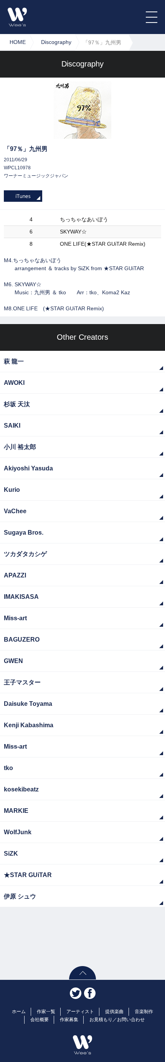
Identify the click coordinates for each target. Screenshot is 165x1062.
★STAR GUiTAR (28, 875)
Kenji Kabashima (28, 725)
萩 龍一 (14, 361)
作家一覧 (46, 1011)
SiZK (11, 853)
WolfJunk (17, 832)
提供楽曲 (114, 1011)
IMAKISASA (21, 596)
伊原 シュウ (20, 896)
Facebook (90, 993)
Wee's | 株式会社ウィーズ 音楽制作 (17, 17)
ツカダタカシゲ (25, 554)
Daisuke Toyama (28, 703)
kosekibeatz (21, 789)
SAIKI (12, 425)
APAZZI (15, 575)
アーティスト (80, 1011)
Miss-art (15, 618)
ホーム (19, 1011)
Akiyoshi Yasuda (28, 468)
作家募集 (69, 1019)
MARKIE (16, 810)
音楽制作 (144, 1011)
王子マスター (22, 682)
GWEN (13, 661)
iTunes (23, 196)
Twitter (75, 993)
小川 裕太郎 (20, 447)
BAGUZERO (22, 639)
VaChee (15, 511)
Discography (56, 42)
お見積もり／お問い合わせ (117, 1019)
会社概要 (39, 1019)
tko (8, 768)
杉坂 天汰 (17, 404)
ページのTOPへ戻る (82, 972)
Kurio (12, 489)
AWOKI (14, 382)
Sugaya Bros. (23, 532)
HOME (18, 42)
